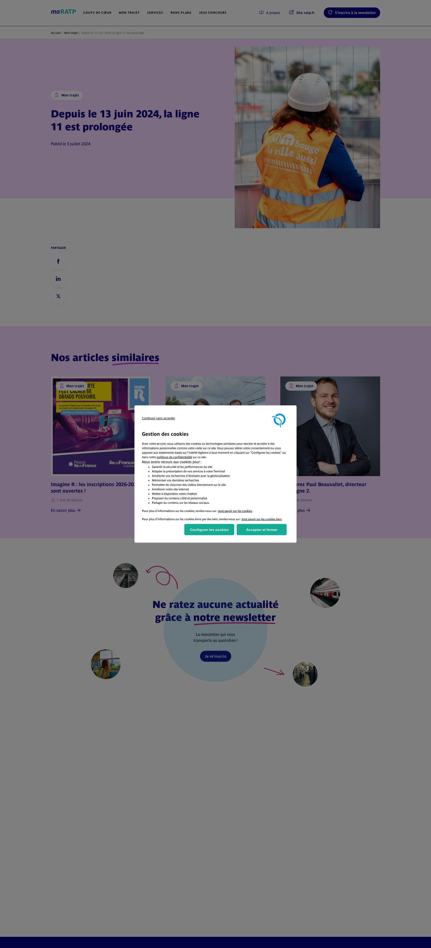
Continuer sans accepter (158, 418)
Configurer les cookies (209, 530)
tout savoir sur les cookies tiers (262, 519)
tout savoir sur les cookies (235, 511)
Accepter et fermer (261, 530)
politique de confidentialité (174, 457)
